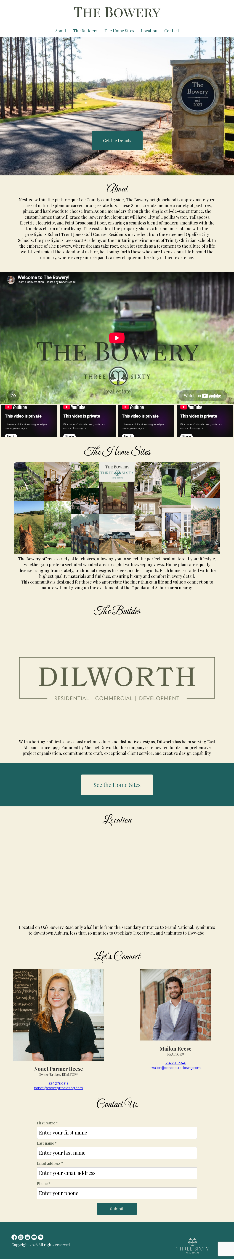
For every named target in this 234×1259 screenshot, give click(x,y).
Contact (171, 30)
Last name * (47, 1143)
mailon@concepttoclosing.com (176, 1068)
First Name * (47, 1123)
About (60, 30)
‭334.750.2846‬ (175, 1063)
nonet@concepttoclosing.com (58, 1088)
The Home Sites (119, 30)
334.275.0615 (58, 1084)
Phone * (43, 1183)
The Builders (85, 30)
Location (149, 30)
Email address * (50, 1163)
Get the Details (117, 140)
